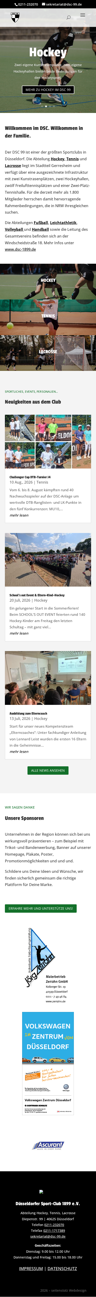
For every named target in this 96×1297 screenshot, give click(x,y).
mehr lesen (19, 515)
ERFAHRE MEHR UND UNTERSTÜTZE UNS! (41, 908)
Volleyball (14, 229)
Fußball (41, 222)
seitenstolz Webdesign (68, 1290)
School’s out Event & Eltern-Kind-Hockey (37, 595)
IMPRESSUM (31, 1268)
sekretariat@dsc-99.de (47, 1236)
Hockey (40, 600)
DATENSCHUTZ (62, 1268)
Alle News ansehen (48, 770)
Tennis (48, 59)
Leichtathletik (63, 222)
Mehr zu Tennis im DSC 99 (48, 90)
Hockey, (58, 158)
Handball (40, 229)
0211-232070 (54, 1225)
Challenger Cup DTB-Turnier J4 (30, 477)
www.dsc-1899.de (20, 249)
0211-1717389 (54, 1230)
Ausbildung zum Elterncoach (28, 714)
